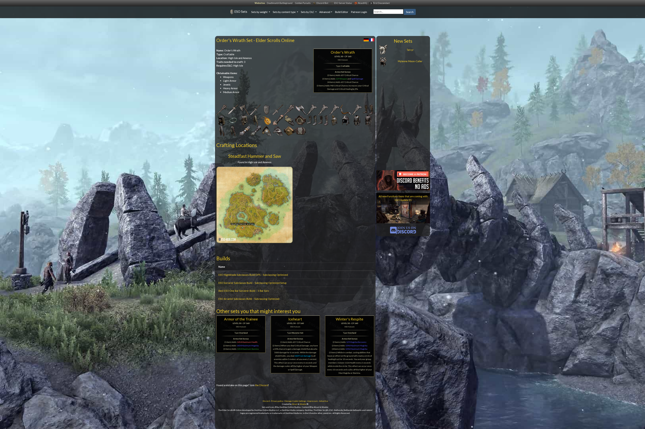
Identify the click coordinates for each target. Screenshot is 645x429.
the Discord (261, 385)
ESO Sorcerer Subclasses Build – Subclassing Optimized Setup (252, 282)
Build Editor (341, 11)
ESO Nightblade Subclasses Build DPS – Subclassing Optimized (253, 274)
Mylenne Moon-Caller (410, 61)
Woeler (303, 404)
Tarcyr (410, 49)
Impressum (312, 401)
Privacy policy (277, 401)
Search (410, 11)
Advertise (323, 401)
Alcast (294, 404)
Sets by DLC (308, 11)
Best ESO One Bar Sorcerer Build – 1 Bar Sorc (243, 290)
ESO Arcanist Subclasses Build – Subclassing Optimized (248, 298)
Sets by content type (284, 11)
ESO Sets (240, 11)
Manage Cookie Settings (295, 401)
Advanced (324, 11)
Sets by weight (259, 11)
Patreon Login (359, 11)
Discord (266, 401)
